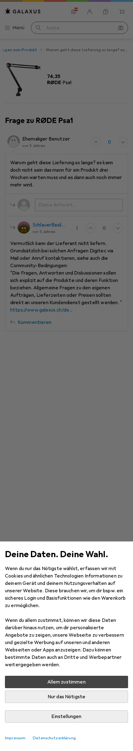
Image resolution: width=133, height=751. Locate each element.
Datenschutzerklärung (54, 738)
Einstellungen (66, 716)
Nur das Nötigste (67, 697)
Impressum (15, 738)
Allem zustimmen (66, 682)
